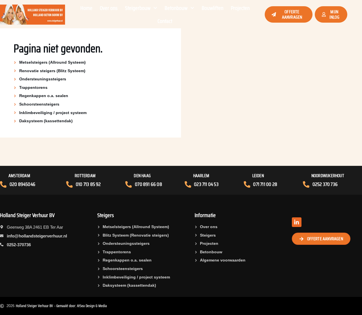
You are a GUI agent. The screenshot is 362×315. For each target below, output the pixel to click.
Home (86, 7)
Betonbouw (176, 7)
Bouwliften (212, 7)
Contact (165, 20)
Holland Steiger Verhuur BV (27, 215)
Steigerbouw (137, 7)
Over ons (109, 7)
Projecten (240, 7)
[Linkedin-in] (296, 222)
